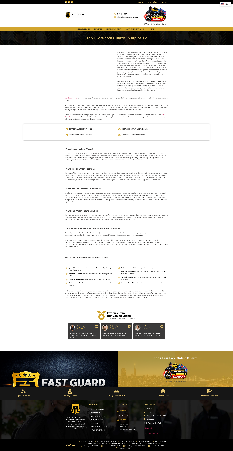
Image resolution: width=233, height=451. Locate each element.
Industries (98, 29)
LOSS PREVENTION (96, 420)
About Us (156, 2)
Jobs (144, 29)
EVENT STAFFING (96, 413)
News (152, 29)
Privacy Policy (148, 428)
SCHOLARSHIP (123, 427)
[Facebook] (66, 2)
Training (148, 2)
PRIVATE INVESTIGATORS (99, 427)
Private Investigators (133, 29)
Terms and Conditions (151, 433)
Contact (164, 2)
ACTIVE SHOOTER (124, 415)
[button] (85, 29)
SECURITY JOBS (123, 424)
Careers (140, 2)
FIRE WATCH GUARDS (97, 409)
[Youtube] (72, 2)
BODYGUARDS (95, 423)
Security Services (83, 29)
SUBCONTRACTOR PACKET (127, 429)
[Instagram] (69, 2)
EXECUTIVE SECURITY (97, 416)
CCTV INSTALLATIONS (97, 430)
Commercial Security (113, 29)
